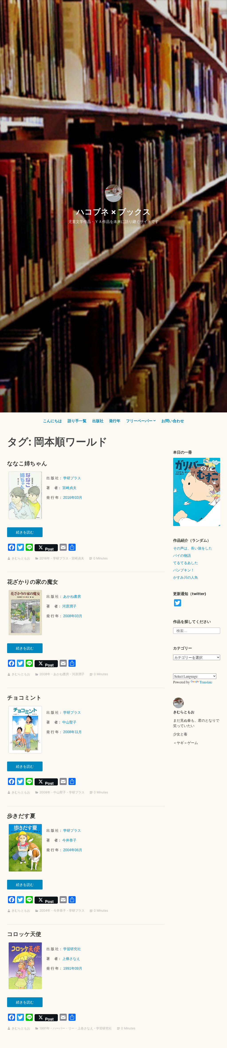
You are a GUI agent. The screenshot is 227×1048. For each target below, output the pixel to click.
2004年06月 (72, 850)
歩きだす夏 (21, 815)
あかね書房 (72, 596)
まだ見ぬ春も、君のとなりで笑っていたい (196, 723)
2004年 (44, 910)
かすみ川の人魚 (185, 577)
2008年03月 (72, 616)
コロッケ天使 (24, 934)
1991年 (44, 1028)
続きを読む (27, 533)
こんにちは (52, 421)
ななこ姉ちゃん (27, 463)
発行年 (114, 421)
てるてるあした (185, 562)
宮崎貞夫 (69, 488)
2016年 (44, 558)
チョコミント (24, 697)
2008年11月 (72, 732)
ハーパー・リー (63, 1028)
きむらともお (21, 558)
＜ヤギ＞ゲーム (185, 742)
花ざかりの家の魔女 (32, 581)
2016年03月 (72, 497)
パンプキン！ (183, 570)
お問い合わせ (172, 421)
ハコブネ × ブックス (113, 212)
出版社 (98, 421)
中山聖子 (69, 722)
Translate (206, 682)
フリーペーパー (139, 421)
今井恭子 (69, 840)
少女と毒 (180, 734)
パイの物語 (182, 555)
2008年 (44, 674)
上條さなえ (71, 959)
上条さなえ (85, 1028)
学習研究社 (72, 949)
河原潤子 (69, 606)
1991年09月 (72, 968)
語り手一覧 (77, 421)
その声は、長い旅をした (192, 548)
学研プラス (72, 478)
